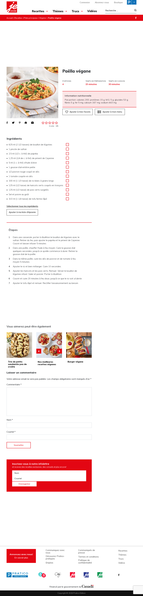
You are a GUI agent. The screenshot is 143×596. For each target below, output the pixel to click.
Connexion (85, 2)
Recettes (18, 18)
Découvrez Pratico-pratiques (55, 557)
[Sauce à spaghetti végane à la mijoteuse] (49, 345)
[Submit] (134, 10)
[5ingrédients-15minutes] (42, 575)
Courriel (11, 431)
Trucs (121, 559)
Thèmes (122, 555)
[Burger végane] (79, 345)
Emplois (49, 563)
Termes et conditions (88, 557)
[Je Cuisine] (17, 7)
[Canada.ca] (88, 586)
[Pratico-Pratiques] (18, 575)
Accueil (10, 18)
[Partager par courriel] (32, 123)
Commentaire (14, 384)
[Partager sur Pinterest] (20, 123)
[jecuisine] (73, 575)
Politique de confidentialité (85, 561)
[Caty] (58, 575)
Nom (10, 419)
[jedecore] (86, 575)
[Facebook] (135, 18)
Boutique (118, 2)
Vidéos (92, 11)
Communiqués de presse (86, 551)
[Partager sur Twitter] (13, 123)
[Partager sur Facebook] (7, 123)
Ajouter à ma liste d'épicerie (22, 212)
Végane (42, 18)
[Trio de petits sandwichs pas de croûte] (19, 345)
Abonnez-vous (102, 2)
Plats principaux (31, 18)
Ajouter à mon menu (112, 111)
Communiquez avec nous (55, 551)
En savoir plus (21, 556)
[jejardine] (100, 575)
